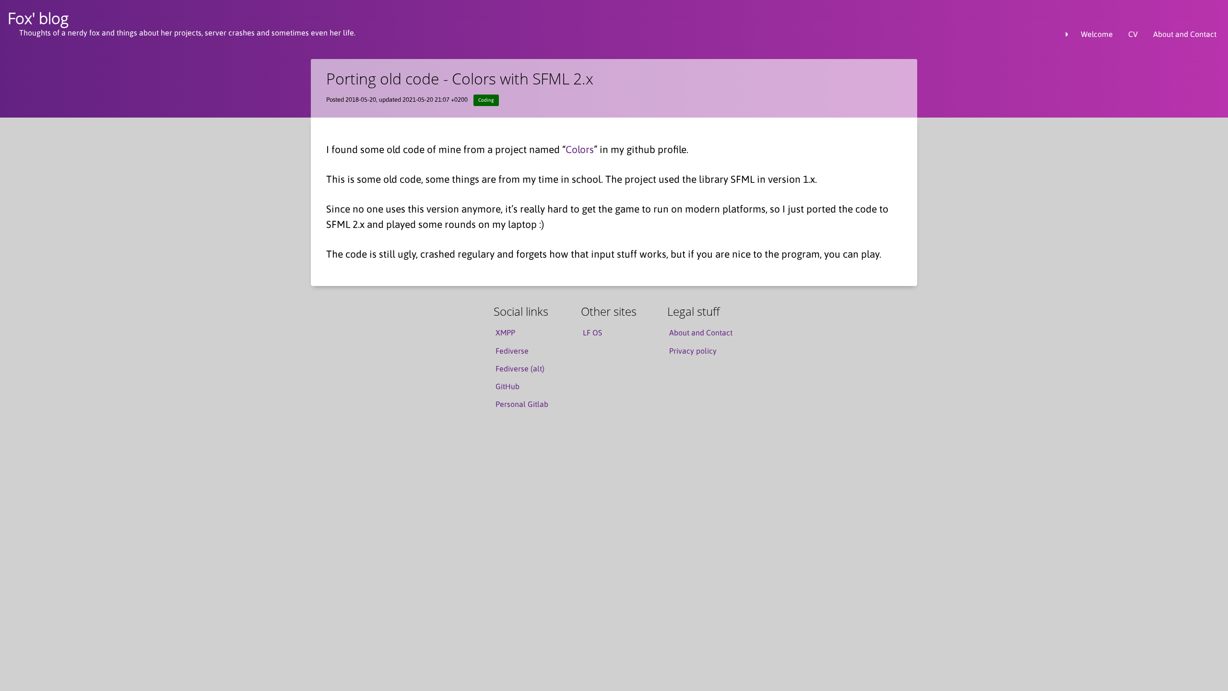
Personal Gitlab (522, 404)
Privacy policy (693, 350)
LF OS (592, 332)
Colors (580, 149)
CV (1133, 34)
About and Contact (1184, 34)
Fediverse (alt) (520, 368)
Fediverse (512, 350)
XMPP (505, 332)
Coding (486, 100)
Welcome (1097, 34)
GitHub (508, 386)
